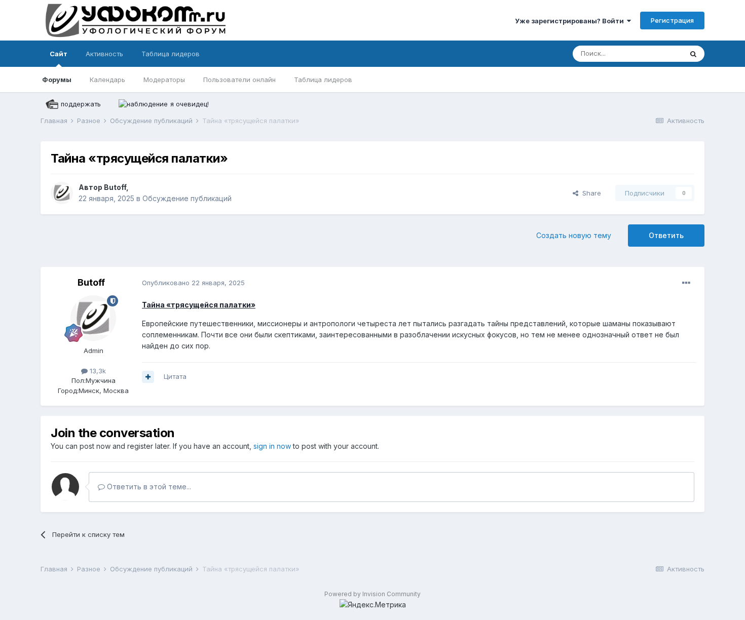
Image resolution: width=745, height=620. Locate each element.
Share (589, 193)
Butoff (115, 187)
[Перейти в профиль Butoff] (62, 193)
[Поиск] (693, 54)
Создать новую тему (573, 235)
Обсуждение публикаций (187, 198)
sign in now (272, 446)
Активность (104, 54)
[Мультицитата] (148, 377)
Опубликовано (193, 283)
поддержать (81, 104)
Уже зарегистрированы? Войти (571, 21)
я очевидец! (189, 104)
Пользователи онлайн (239, 79)
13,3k (97, 371)
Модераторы (164, 79)
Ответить (666, 235)
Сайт (58, 54)
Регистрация (672, 20)
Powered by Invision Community (372, 594)
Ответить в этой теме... (148, 486)
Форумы (56, 79)
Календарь (107, 79)
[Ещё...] (686, 283)
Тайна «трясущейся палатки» (198, 304)
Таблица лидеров (323, 79)
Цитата (175, 376)
